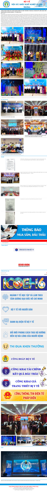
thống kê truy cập (5, 271)
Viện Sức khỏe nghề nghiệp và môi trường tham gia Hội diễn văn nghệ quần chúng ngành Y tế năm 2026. (20, 480)
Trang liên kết (4, 245)
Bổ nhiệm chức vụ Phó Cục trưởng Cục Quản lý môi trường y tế (11, 154)
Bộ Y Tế (27, 1)
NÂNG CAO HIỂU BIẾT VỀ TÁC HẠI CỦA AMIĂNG (8, 135)
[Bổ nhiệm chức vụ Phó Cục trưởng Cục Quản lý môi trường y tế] (12, 145)
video (2, 447)
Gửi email (9, 97)
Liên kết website (5, 240)
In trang (13, 97)
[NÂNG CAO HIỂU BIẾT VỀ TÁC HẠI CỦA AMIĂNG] (12, 127)
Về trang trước (5, 97)
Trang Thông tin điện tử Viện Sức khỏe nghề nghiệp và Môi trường (23, 486)
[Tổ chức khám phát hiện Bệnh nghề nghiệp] (12, 108)
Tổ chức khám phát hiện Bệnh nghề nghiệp (8, 116)
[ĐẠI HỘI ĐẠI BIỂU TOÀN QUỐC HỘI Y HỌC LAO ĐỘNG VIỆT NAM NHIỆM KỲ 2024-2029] (35, 108)
